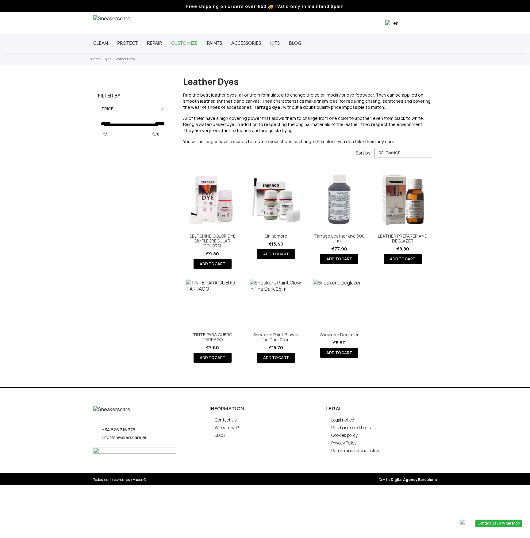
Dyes (107, 58)
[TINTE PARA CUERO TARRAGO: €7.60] (212, 321)
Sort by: (363, 153)
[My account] (424, 23)
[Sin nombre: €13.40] (276, 212)
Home (96, 58)
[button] (413, 23)
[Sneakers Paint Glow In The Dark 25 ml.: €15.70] (276, 321)
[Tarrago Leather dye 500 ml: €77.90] (339, 215)
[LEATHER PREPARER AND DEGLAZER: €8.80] (402, 215)
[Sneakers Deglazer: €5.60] (339, 319)
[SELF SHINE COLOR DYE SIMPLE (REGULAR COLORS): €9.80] (212, 217)
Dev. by (407, 479)
